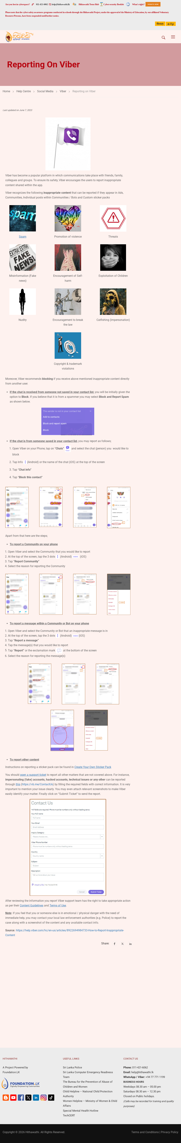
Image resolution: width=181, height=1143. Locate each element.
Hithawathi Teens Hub (89, 4)
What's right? (138, 4)
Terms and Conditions (145, 1132)
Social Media (45, 91)
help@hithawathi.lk (60, 4)
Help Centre (23, 91)
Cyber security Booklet (113, 4)
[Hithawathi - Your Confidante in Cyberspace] (19, 36)
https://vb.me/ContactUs (37, 784)
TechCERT (69, 1115)
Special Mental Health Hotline (80, 1110)
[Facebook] (114, 943)
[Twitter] (122, 943)
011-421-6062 (42, 4)
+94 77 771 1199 (155, 1077)
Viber (63, 91)
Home (6, 91)
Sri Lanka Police (72, 1067)
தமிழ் (171, 24)
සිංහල (160, 23)
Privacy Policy (169, 1132)
